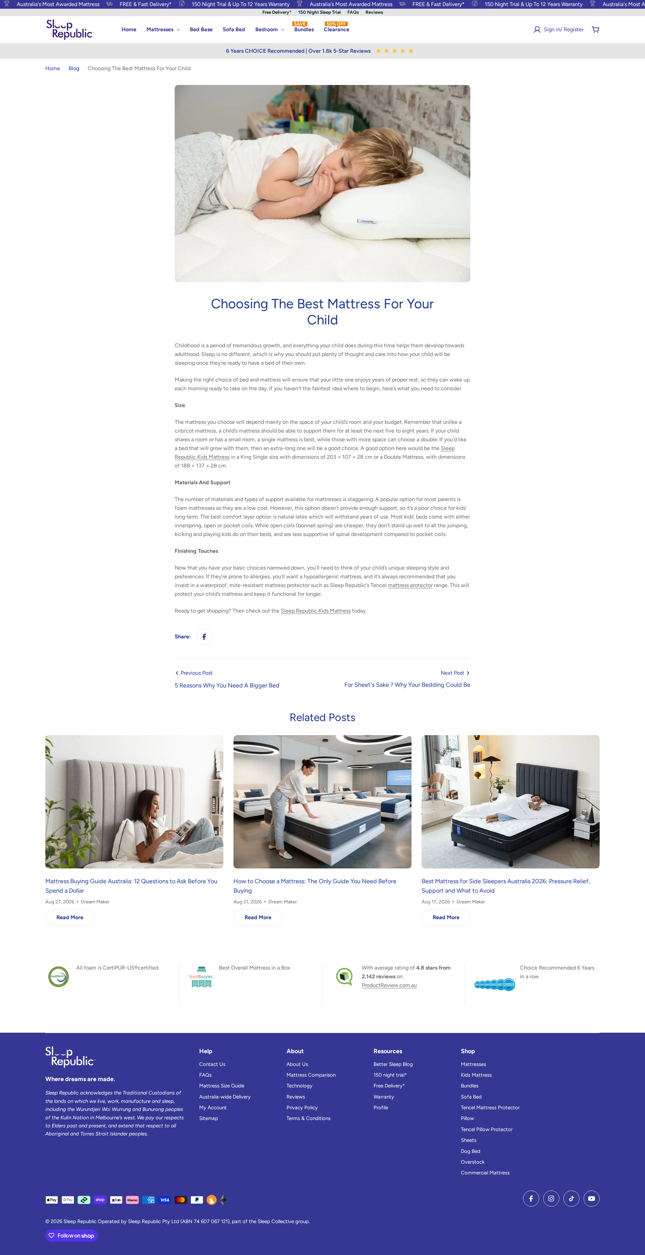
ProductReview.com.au (389, 985)
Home (52, 68)
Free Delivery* (277, 12)
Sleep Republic (79, 1221)
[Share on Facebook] (204, 637)
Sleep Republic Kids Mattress (316, 611)
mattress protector (410, 585)
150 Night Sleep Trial (319, 12)
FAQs (353, 12)
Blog (74, 68)
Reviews (374, 12)
